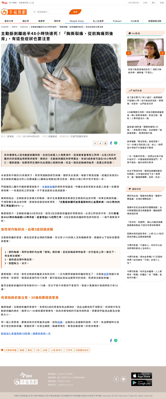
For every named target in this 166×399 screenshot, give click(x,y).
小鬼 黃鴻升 (56, 350)
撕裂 (30, 350)
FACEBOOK (134, 2)
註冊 (162, 2)
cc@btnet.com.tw (65, 384)
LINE (145, 2)
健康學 (14, 26)
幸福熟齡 (5, 26)
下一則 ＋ (132, 366)
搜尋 (75, 11)
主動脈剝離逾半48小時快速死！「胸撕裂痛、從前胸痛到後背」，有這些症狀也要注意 (67, 26)
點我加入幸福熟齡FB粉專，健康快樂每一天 (26, 333)
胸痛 (22, 350)
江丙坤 (69, 350)
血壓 (106, 274)
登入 (154, 2)
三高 (37, 350)
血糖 (60, 322)
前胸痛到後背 (82, 350)
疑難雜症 (24, 26)
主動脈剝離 (48, 186)
